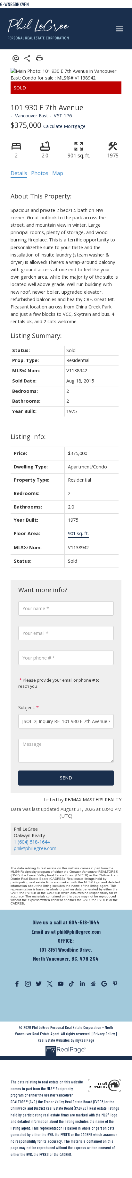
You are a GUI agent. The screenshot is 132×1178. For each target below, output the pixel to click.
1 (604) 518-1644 (32, 842)
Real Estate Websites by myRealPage (66, 1040)
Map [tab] (57, 173)
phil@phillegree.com (35, 848)
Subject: (26, 707)
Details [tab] (19, 173)
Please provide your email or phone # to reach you (59, 683)
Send (66, 778)
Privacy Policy (104, 1033)
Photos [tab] (39, 173)
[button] (17, 984)
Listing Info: (28, 436)
